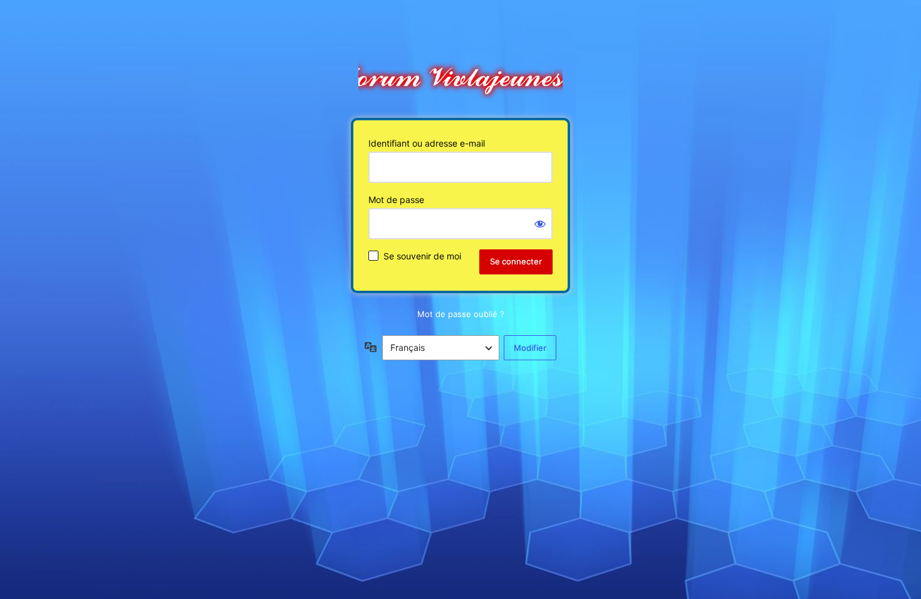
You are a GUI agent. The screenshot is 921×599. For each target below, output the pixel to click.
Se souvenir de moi (422, 256)
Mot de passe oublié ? (460, 314)
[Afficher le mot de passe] (540, 223)
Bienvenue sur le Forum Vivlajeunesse (460, 74)
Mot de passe (396, 199)
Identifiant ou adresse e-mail (426, 143)
